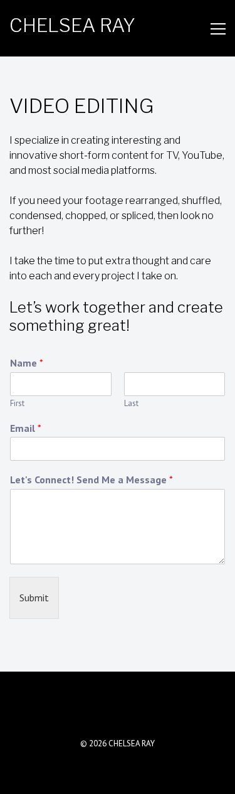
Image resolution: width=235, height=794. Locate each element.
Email (25, 428)
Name (26, 363)
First (17, 404)
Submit (34, 597)
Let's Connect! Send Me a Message (91, 479)
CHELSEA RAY (72, 25)
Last (131, 404)
